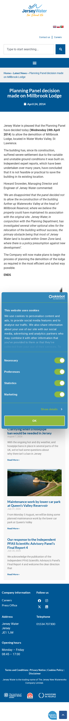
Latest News (20, 73)
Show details (49, 409)
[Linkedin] (47, 607)
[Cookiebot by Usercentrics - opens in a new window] (49, 297)
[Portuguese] (61, 26)
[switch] (59, 372)
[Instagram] (47, 601)
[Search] (60, 49)
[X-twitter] (39, 607)
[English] (54, 26)
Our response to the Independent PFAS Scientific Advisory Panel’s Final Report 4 (31, 543)
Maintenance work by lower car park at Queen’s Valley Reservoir (34, 504)
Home (7, 73)
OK (34, 420)
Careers (58, 37)
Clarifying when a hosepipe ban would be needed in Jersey (29, 431)
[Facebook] (39, 601)
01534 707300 (45, 624)
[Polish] (58, 26)
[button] (34, 63)
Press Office (9, 605)
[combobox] (29, 49)
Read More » (13, 459)
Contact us (44, 37)
